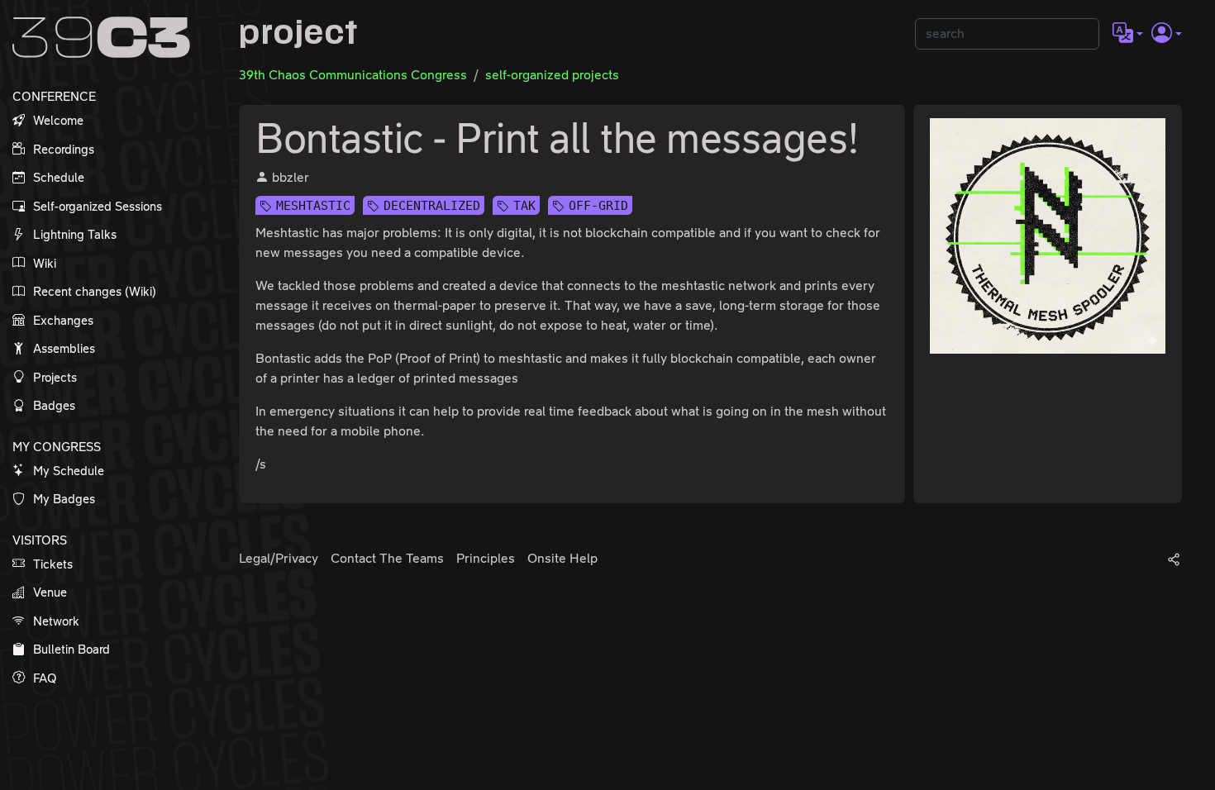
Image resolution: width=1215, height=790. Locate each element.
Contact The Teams (387, 558)
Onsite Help (562, 558)
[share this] (1173, 559)
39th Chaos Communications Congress (353, 75)
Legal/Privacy (278, 558)
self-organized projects (552, 75)
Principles (485, 558)
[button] (1128, 34)
